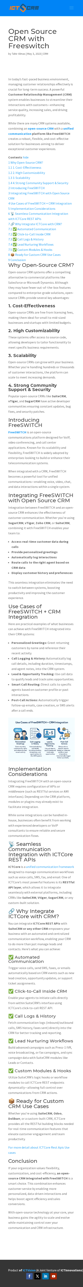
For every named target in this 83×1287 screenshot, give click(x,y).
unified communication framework (50, 867)
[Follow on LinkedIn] (45, 1276)
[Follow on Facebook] (29, 1276)
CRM (45, 53)
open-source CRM (41, 128)
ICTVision (29, 1270)
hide (26, 157)
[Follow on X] (37, 1276)
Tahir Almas (18, 53)
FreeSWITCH (17, 432)
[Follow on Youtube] (53, 1276)
